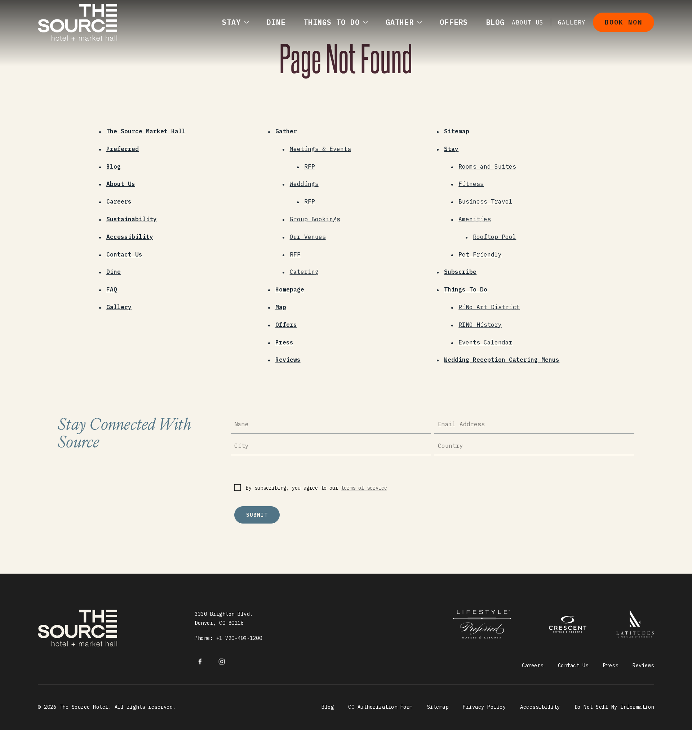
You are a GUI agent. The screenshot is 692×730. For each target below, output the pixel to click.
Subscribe (460, 271)
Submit (257, 515)
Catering (304, 271)
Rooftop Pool (494, 236)
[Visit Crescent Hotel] (486, 624)
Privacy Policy (484, 707)
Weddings (304, 183)
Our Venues (308, 236)
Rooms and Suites (487, 166)
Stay (451, 148)
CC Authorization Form (380, 707)
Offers (286, 324)
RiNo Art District (489, 307)
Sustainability (131, 219)
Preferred (122, 148)
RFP (309, 166)
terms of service (364, 488)
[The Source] (200, 660)
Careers (119, 201)
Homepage (289, 289)
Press (284, 342)
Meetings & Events (320, 148)
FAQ (111, 289)
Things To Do (465, 289)
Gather (286, 131)
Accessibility (129, 236)
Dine (113, 271)
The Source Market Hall (146, 131)
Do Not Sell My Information (614, 707)
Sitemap (456, 131)
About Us (120, 183)
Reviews (288, 359)
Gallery (119, 307)
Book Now (623, 22)
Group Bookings (315, 219)
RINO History (480, 324)
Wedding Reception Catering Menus (501, 359)
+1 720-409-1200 (239, 638)
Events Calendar (485, 342)
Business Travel (485, 201)
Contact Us (124, 254)
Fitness (471, 183)
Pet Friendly (480, 254)
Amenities (474, 219)
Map (280, 307)
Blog (113, 166)
